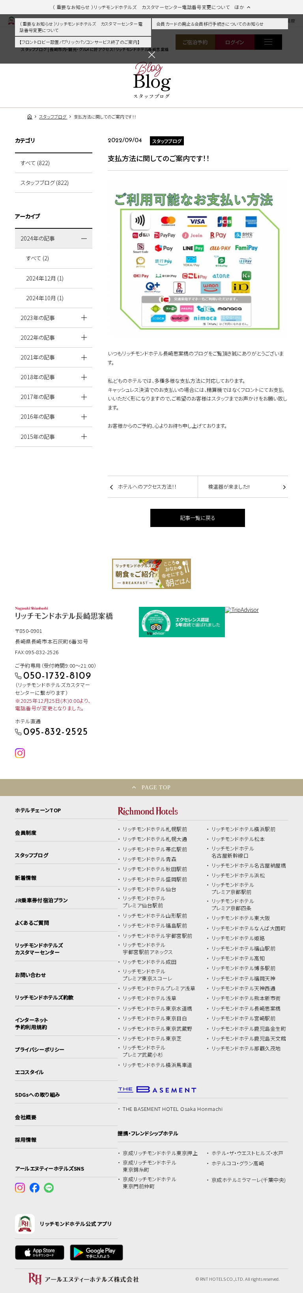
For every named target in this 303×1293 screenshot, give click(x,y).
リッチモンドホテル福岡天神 (243, 978)
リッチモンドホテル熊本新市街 (246, 998)
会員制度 (25, 832)
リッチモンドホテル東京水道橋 (157, 1008)
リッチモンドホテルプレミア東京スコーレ (147, 975)
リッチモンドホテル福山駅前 (243, 948)
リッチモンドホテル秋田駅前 (155, 869)
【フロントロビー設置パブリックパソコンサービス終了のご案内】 (79, 42)
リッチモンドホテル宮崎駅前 (243, 1018)
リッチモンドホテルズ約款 (44, 997)
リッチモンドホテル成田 (149, 962)
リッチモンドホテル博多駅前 (243, 968)
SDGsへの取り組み (37, 1094)
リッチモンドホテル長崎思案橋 (246, 1008)
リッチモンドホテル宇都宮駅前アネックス (148, 948)
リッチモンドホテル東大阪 (240, 918)
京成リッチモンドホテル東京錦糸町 (149, 1166)
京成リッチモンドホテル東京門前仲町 (149, 1183)
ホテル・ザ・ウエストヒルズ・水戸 (247, 1153)
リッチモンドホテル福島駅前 (155, 925)
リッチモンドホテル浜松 (238, 875)
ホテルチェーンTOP (38, 810)
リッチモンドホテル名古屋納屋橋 (248, 865)
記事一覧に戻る (197, 517)
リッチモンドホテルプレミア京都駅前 (232, 888)
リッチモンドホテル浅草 (149, 998)
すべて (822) (35, 163)
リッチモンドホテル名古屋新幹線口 (232, 852)
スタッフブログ (31, 855)
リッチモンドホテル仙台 (149, 889)
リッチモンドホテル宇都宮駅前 (157, 935)
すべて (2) (37, 258)
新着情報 (25, 877)
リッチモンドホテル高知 (238, 958)
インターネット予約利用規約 (31, 1023)
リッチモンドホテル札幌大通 (155, 839)
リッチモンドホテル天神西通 (243, 988)
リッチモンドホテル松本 (238, 839)
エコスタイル (29, 1072)
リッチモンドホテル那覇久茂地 (246, 1048)
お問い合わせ (30, 975)
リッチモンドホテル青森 (149, 859)
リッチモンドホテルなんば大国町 (248, 928)
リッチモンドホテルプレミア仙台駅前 (144, 902)
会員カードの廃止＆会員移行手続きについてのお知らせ (210, 24)
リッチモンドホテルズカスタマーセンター (39, 949)
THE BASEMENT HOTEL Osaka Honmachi (173, 1108)
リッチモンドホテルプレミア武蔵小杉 (144, 1051)
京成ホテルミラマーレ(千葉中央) (248, 1180)
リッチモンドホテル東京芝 (152, 1038)
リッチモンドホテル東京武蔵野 (157, 1028)
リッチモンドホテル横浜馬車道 (157, 1065)
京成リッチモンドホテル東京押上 (160, 1153)
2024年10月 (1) (45, 298)
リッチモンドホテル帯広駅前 (155, 849)
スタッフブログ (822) (45, 182)
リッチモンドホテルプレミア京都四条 (232, 905)
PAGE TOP (156, 787)
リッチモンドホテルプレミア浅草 (159, 988)
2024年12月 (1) (45, 278)
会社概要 (25, 1117)
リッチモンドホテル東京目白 (155, 1018)
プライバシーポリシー (39, 1049)
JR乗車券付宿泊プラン (41, 900)
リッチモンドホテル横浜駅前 (243, 829)
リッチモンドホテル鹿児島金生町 (248, 1028)
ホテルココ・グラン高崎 (237, 1163)
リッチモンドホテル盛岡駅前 (155, 879)
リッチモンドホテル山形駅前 (155, 915)
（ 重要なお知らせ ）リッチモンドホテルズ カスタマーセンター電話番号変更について (80, 27)
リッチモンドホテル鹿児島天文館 (248, 1038)
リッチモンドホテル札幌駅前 (155, 829)
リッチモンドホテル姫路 (238, 938)
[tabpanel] (151, 574)
